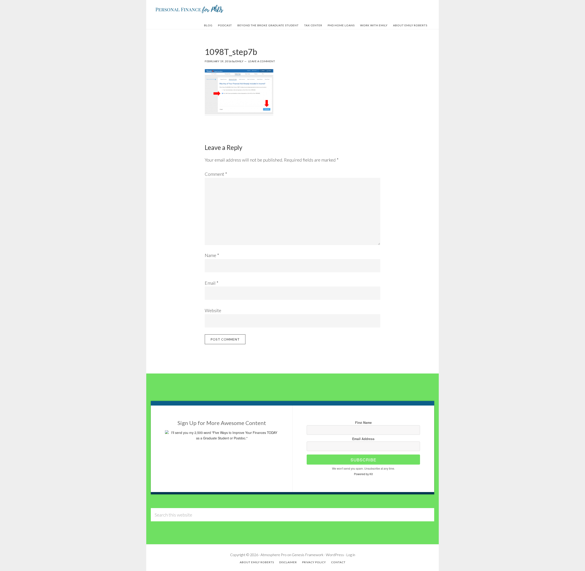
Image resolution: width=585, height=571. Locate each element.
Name (212, 255)
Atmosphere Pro (274, 554)
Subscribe (363, 460)
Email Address (363, 438)
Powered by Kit (363, 474)
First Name (363, 422)
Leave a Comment (261, 61)
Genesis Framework (308, 554)
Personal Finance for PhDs (189, 9)
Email (211, 283)
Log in (350, 554)
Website (213, 310)
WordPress (335, 554)
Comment (216, 174)
